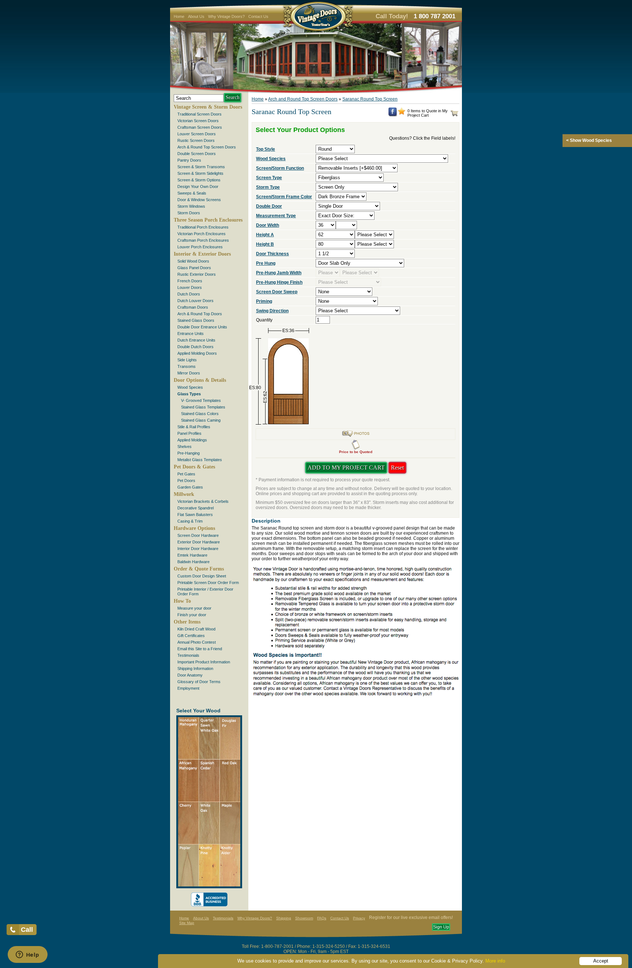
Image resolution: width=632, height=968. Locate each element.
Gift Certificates (191, 635)
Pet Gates (186, 474)
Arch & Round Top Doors (199, 314)
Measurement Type (276, 215)
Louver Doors (189, 287)
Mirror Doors (188, 373)
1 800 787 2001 (434, 16)
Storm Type (268, 187)
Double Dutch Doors (195, 346)
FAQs (321, 918)
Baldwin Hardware (193, 562)
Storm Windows (191, 206)
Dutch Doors (188, 294)
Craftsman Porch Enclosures (203, 240)
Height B (265, 244)
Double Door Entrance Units (202, 327)
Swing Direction (272, 310)
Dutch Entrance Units (196, 340)
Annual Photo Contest (196, 642)
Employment (188, 688)
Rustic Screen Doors (196, 140)
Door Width (267, 225)
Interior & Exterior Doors (202, 254)
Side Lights (187, 360)
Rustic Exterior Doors (196, 274)
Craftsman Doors (192, 307)
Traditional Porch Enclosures (203, 227)
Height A (265, 234)
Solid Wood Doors (193, 261)
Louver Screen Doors (196, 134)
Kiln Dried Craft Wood (196, 629)
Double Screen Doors (196, 153)
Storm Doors (188, 213)
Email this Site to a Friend (199, 649)
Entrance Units (190, 333)
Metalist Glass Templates (199, 459)
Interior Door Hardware (197, 548)
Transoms (186, 366)
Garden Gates (190, 487)
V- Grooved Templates (201, 400)
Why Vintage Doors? (226, 16)
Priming (264, 301)
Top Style (265, 149)
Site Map (186, 923)
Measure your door (194, 608)
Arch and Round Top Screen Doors (303, 99)
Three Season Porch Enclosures (208, 220)
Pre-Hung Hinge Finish (279, 282)
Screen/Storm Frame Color (284, 196)
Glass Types (189, 394)
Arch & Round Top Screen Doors (206, 147)
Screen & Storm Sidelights (200, 173)
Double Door (269, 206)
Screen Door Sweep (276, 291)
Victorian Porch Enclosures (201, 233)
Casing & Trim (190, 521)
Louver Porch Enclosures (200, 247)
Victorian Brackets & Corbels (203, 501)
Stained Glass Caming (201, 420)
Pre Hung (265, 263)
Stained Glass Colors (200, 413)
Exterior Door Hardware (198, 542)
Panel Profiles (189, 433)
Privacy (359, 918)
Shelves (184, 446)
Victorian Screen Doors (198, 120)
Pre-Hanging (188, 453)
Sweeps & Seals (191, 193)
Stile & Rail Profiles (193, 427)
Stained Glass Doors (195, 320)
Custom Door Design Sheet (201, 576)
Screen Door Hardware (198, 535)
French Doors (189, 281)
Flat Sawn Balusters (195, 514)
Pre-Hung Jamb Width (278, 272)
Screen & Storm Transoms (201, 167)
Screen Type (269, 177)
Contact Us (258, 16)
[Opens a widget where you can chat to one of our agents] (27, 955)
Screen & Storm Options (199, 180)
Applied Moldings (192, 440)
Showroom (304, 918)
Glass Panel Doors (194, 267)
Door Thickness (272, 253)
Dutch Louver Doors (195, 300)
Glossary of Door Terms (199, 681)
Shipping (283, 918)
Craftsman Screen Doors (199, 127)
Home (179, 16)
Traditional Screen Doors (199, 114)
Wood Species (190, 387)
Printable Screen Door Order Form (208, 582)
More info (495, 961)
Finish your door (191, 615)
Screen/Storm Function (280, 168)
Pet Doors (186, 480)
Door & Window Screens (199, 199)
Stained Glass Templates (203, 407)
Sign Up (441, 927)
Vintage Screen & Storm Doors (208, 107)
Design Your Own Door (197, 186)
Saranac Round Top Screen (370, 99)
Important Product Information (203, 662)
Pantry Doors (189, 160)
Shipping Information (195, 668)
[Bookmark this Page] (401, 113)
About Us (196, 16)
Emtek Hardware (192, 555)
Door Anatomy (190, 675)
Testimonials (188, 655)
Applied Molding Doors (197, 353)
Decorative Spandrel (195, 508)
